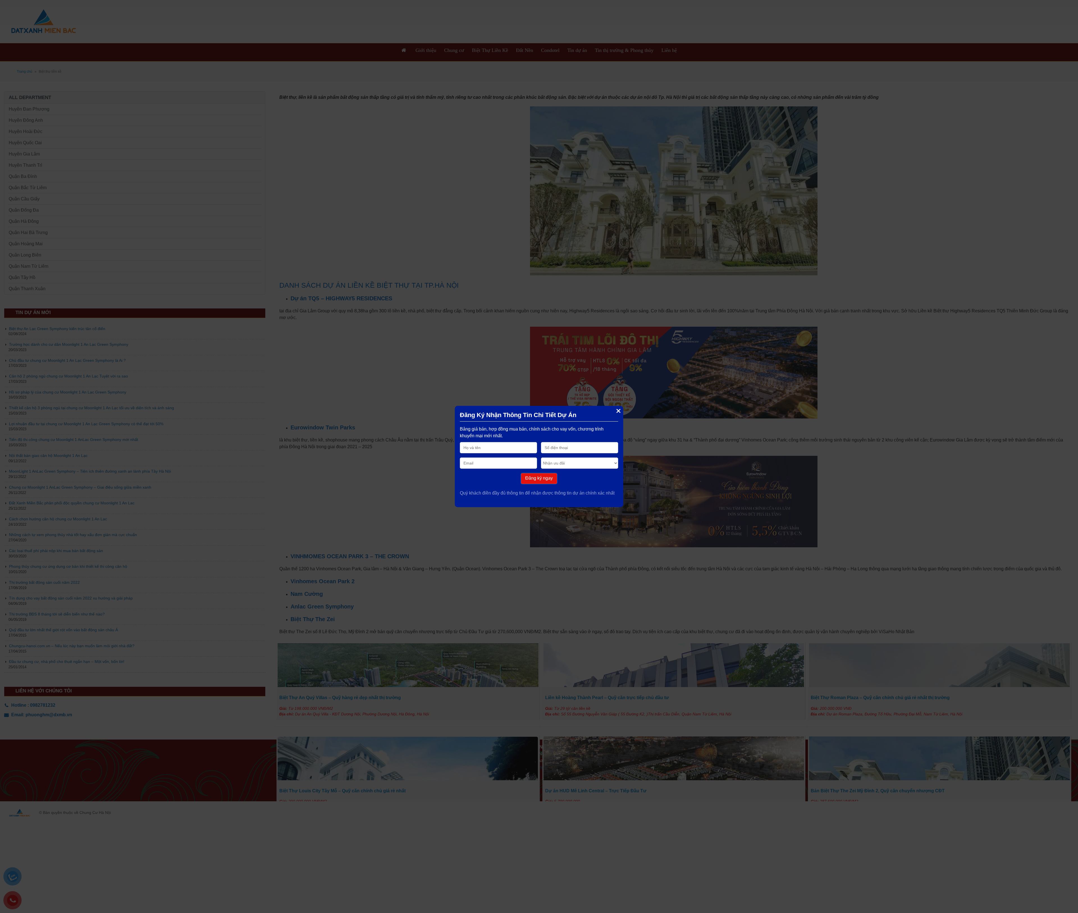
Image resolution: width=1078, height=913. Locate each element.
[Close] (618, 411)
